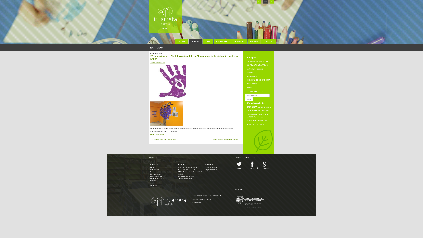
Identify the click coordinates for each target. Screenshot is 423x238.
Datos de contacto (211, 167)
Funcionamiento (155, 174)
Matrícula (250, 87)
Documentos (252, 84)
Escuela (181, 41)
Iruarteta (165, 16)
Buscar (249, 99)
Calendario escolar (156, 176)
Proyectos (221, 41)
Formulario (208, 172)
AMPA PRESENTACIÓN (257, 121)
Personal (153, 172)
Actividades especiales (157, 63)
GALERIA (254, 41)
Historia (152, 167)
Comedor (153, 181)
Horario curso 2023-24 (157, 178)
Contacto (268, 41)
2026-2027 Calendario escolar (259, 107)
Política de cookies (198, 199)
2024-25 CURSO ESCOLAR (258, 61)
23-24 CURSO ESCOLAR (257, 65)
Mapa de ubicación (211, 170)
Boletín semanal (253, 76)
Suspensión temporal (255, 91)
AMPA (207, 41)
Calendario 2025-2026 (256, 124)
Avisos (250, 73)
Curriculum (238, 41)
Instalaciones (154, 170)
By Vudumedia (196, 203)
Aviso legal (208, 199)
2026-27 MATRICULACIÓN (258, 111)
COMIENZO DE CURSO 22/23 (259, 80)
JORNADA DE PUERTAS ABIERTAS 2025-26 (257, 115)
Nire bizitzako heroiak (157, 134)
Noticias (195, 41)
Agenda (152, 183)
